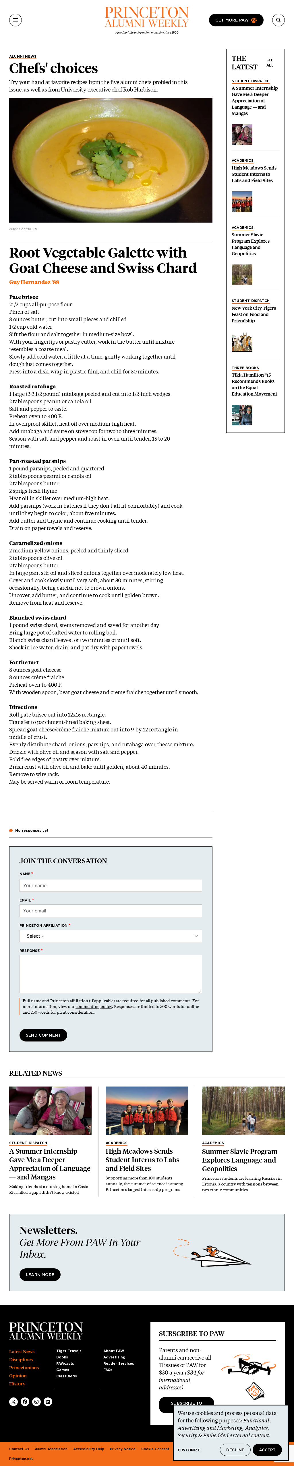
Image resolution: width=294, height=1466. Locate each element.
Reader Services (118, 1363)
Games (62, 1370)
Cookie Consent (155, 1449)
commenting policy (94, 1006)
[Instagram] (36, 1402)
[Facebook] (25, 1402)
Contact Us (19, 1449)
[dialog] (230, 1432)
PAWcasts (65, 1363)
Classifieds (66, 1376)
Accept (267, 1450)
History (17, 1384)
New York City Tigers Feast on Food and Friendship (254, 314)
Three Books (245, 368)
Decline (235, 1450)
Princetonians (24, 1367)
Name (25, 874)
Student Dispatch (251, 81)
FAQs (108, 1370)
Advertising (114, 1357)
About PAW (113, 1351)
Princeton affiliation (43, 925)
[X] (13, 1402)
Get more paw (232, 20)
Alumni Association (51, 1449)
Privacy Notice (123, 1449)
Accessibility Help (88, 1449)
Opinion (18, 1376)
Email (25, 900)
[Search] (278, 20)
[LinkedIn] (48, 1402)
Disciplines (21, 1359)
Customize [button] (189, 1450)
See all (270, 63)
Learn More (40, 1275)
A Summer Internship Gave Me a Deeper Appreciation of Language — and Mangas (255, 100)
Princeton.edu (21, 1459)
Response (30, 951)
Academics (243, 160)
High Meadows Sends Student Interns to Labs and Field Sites (254, 174)
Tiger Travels (69, 1351)
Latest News (21, 1351)
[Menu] (15, 20)
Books (62, 1357)
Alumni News (22, 56)
